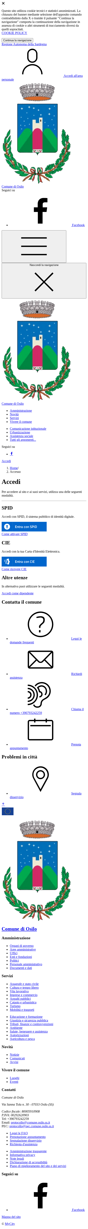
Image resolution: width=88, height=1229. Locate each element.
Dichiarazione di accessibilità (28, 1162)
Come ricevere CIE (14, 569)
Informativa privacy (22, 1155)
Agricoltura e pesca (22, 1039)
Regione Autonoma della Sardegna (24, 44)
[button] (21, 410)
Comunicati (17, 1058)
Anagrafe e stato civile (24, 984)
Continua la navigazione (17, 40)
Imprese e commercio (23, 995)
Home (14, 468)
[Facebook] (11, 454)
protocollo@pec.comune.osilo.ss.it (31, 1126)
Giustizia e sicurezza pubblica (29, 1020)
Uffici (13, 953)
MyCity (10, 1224)
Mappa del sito (11, 1217)
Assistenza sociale (21, 436)
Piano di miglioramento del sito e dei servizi (38, 1166)
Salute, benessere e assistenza (29, 1031)
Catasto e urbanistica (23, 1002)
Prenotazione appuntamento (28, 1137)
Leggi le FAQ (19, 1133)
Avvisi (14, 1062)
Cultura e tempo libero (24, 987)
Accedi (6, 461)
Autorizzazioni (19, 1035)
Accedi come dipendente (18, 593)
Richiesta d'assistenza (23, 1144)
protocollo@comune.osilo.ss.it (30, 1122)
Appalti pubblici (20, 998)
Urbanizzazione (20, 432)
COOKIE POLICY (14, 33)
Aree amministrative (23, 949)
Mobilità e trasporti (22, 1009)
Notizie (14, 1054)
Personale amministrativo (26, 964)
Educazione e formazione (26, 1016)
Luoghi (14, 1078)
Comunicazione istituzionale (28, 428)
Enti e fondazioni (21, 957)
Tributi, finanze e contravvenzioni (31, 1024)
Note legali (17, 1158)
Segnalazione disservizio (26, 1140)
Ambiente (16, 1027)
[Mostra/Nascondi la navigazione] (34, 246)
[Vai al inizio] (3, 804)
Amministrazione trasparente (28, 1151)
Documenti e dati (21, 968)
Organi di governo (22, 945)
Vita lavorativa (19, 991)
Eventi (14, 1081)
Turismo (15, 1006)
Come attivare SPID (15, 534)
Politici (14, 960)
